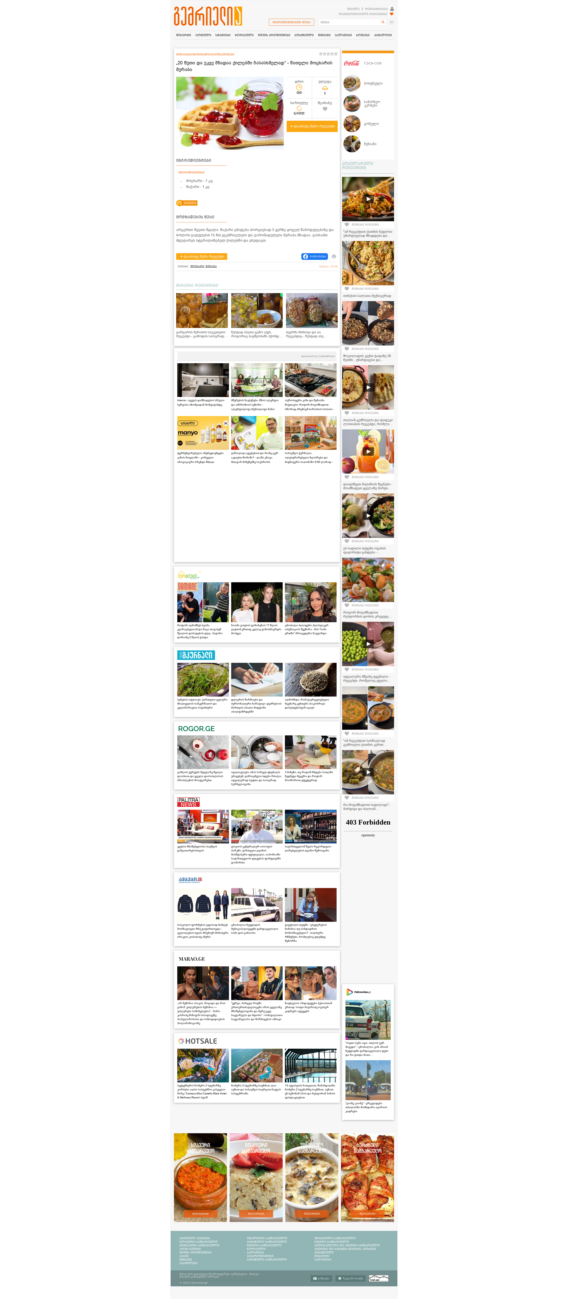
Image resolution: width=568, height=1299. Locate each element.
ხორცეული (256, 1248)
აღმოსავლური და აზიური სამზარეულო (347, 1245)
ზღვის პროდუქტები (195, 1252)
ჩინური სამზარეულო (264, 1245)
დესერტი (321, 1256)
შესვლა (353, 8)
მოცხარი (197, 266)
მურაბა (211, 266)
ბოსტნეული (324, 1252)
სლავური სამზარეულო (198, 1241)
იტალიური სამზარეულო (267, 1238)
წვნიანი (185, 1259)
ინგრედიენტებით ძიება (291, 22)
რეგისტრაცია (376, 8)
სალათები (255, 1252)
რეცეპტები (200, 1213)
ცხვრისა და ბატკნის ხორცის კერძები (345, 1248)
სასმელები (188, 1263)
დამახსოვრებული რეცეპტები (363, 14)
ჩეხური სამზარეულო (331, 1241)
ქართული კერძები (194, 1238)
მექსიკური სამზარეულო (199, 1245)
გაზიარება (318, 256)
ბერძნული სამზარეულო (267, 1241)
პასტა (184, 1256)
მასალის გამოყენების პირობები (199, 1276)
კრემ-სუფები (190, 1248)
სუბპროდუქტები (260, 1256)
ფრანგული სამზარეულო (335, 1238)
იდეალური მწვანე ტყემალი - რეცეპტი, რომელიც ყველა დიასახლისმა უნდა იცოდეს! (366, 680)
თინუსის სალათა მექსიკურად (367, 296)
